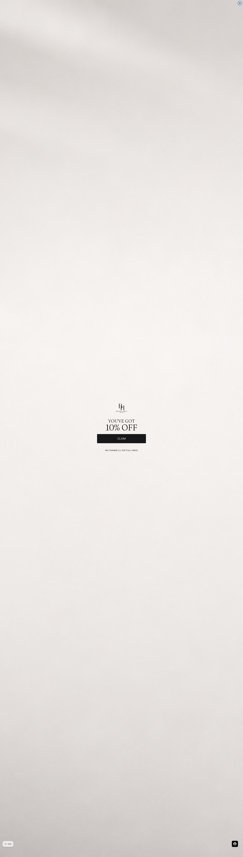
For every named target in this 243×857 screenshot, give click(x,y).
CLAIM (121, 438)
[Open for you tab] (235, 844)
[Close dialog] (240, 3)
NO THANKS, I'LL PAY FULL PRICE (121, 450)
